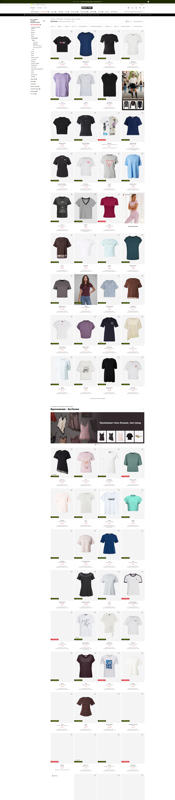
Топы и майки (67, 19)
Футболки (78, 19)
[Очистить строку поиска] (143, 11)
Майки (73, 19)
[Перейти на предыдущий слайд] (136, 409)
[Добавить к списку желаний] (71, 31)
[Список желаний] (140, 8)
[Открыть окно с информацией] (148, 1)
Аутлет (33, 4)
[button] (128, 21)
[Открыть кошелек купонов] (128, 8)
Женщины (32, 7)
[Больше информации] (62, 68)
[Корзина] (144, 8)
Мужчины (39, 7)
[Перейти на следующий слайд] (143, 409)
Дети (45, 7)
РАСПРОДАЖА (59, 19)
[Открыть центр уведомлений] (136, 8)
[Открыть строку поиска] (125, 11)
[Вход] (132, 8)
